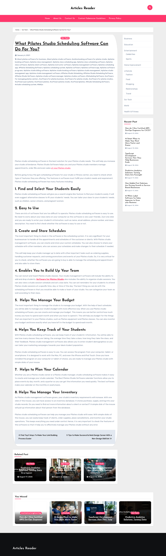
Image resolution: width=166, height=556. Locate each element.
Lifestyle (128, 71)
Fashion (129, 75)
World (126, 106)
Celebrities (130, 54)
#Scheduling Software (95, 76)
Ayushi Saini (60, 473)
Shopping (130, 84)
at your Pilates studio (60, 168)
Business (128, 39)
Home (47, 18)
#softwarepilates (78, 82)
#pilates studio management (88, 71)
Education (128, 45)
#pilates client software (37, 65)
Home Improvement (132, 65)
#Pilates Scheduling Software (31, 68)
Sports (129, 59)
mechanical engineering (31, 513)
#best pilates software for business (31, 59)
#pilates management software (84, 65)
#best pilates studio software (59, 59)
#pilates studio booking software (63, 71)
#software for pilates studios (101, 79)
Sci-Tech (65, 38)
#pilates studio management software (44, 73)
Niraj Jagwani (26, 473)
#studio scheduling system (25, 85)
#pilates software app (90, 68)
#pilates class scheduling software (91, 62)
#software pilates (41, 82)
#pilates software (73, 68)
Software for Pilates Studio (50, 279)
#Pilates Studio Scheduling (72, 73)
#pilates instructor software (59, 65)
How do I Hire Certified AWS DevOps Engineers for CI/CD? (30, 519)
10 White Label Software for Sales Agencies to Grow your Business (65, 470)
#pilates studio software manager (49, 76)
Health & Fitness (131, 112)
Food (128, 79)
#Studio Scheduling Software (97, 82)
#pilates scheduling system (54, 68)
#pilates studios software (74, 76)
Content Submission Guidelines (92, 18)
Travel (128, 94)
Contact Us (70, 18)
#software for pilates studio (76, 79)
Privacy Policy (115, 18)
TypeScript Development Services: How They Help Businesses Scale (133, 158)
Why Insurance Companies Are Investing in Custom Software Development (99, 470)
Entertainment (130, 51)
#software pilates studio (60, 82)
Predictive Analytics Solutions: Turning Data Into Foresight (30, 470)
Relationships (132, 89)
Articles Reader (83, 8)
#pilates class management (41, 62)
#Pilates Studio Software (25, 76)
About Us (57, 18)
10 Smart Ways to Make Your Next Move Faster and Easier (65, 519)
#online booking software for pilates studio (89, 59)
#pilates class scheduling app (64, 62)
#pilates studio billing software (36, 71)
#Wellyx (40, 85)
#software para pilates (24, 82)
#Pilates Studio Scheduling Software (98, 73)
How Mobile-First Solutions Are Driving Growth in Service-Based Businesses (138, 185)
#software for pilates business (51, 79)
